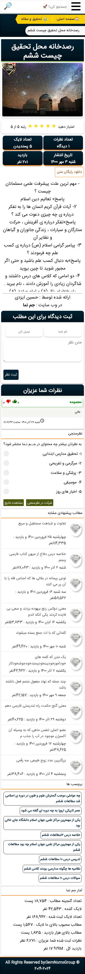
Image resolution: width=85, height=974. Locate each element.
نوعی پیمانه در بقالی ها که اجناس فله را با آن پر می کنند (35, 581)
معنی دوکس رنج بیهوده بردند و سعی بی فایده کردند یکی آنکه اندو (36, 612)
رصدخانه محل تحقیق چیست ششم (42, 51)
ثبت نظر (11, 375)
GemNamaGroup (60, 963)
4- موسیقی (73, 482)
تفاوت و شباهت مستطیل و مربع (42, 524)
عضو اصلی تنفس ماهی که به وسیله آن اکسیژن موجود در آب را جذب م (37, 733)
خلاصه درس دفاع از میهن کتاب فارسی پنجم (37, 557)
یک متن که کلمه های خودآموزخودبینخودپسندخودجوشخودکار (37, 660)
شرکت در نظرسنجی (39, 503)
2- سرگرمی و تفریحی (65, 463)
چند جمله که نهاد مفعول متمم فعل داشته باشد (36, 685)
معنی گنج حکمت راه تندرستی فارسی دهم (35, 706)
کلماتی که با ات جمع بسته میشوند (41, 633)
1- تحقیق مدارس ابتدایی (62, 454)
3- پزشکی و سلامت (66, 473)
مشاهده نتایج (14, 503)
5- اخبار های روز (69, 492)
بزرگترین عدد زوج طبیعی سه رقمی (41, 760)
